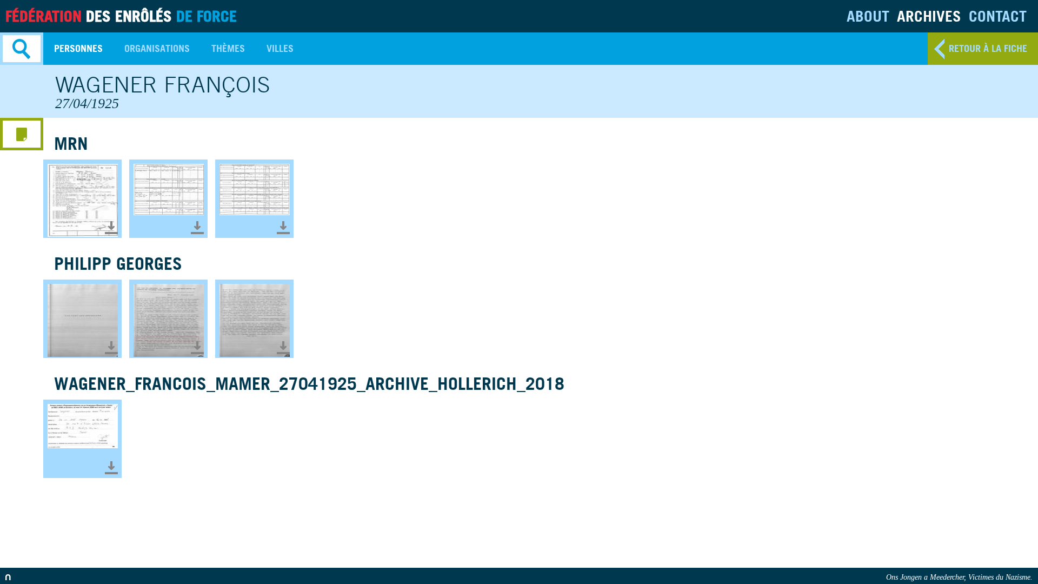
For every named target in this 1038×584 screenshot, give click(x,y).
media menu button (21, 134)
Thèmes (228, 48)
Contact (998, 16)
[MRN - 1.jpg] (82, 199)
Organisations (157, 48)
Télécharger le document (111, 227)
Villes (280, 48)
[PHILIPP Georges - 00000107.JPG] (168, 319)
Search (21, 48)
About (868, 16)
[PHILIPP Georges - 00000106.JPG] (82, 319)
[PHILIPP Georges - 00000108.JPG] (254, 319)
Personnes (78, 48)
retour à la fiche (988, 48)
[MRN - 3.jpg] (254, 199)
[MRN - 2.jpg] (168, 199)
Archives (929, 16)
